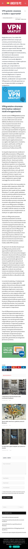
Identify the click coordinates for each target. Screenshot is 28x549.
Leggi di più (16, 546)
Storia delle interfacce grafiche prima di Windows (13, 422)
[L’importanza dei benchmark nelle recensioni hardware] (14, 387)
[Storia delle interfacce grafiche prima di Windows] (14, 412)
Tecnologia (23, 19)
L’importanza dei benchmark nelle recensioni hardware (11, 397)
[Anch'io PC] (14, 3)
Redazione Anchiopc (8, 17)
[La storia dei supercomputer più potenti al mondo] (14, 437)
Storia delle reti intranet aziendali (10, 517)
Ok (10, 546)
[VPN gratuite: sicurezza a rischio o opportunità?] (14, 29)
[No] (26, 543)
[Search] (25, 3)
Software (17, 19)
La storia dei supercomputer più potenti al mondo (13, 447)
